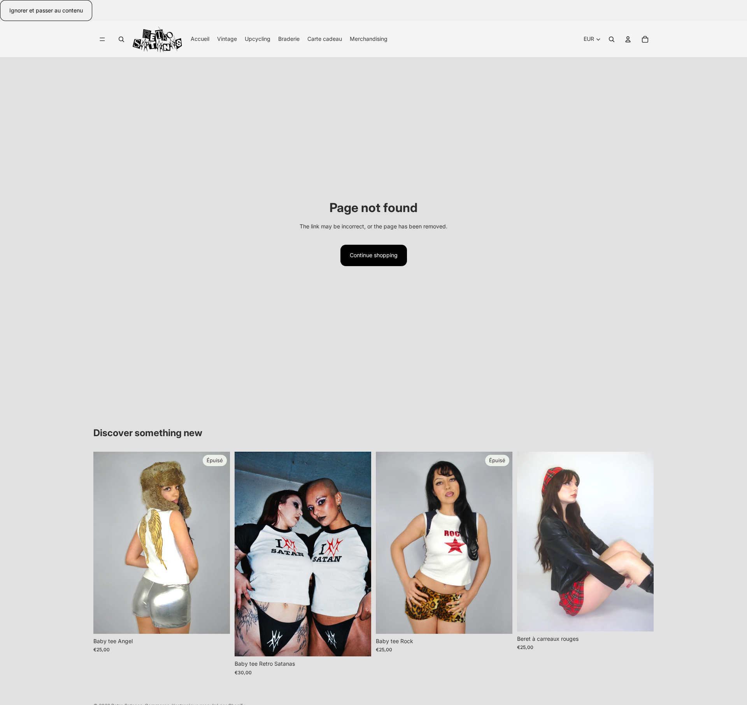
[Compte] (628, 39)
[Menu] (102, 39)
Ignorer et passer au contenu (46, 10)
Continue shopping (374, 255)
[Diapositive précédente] (105, 542)
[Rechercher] (121, 39)
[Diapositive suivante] (218, 542)
